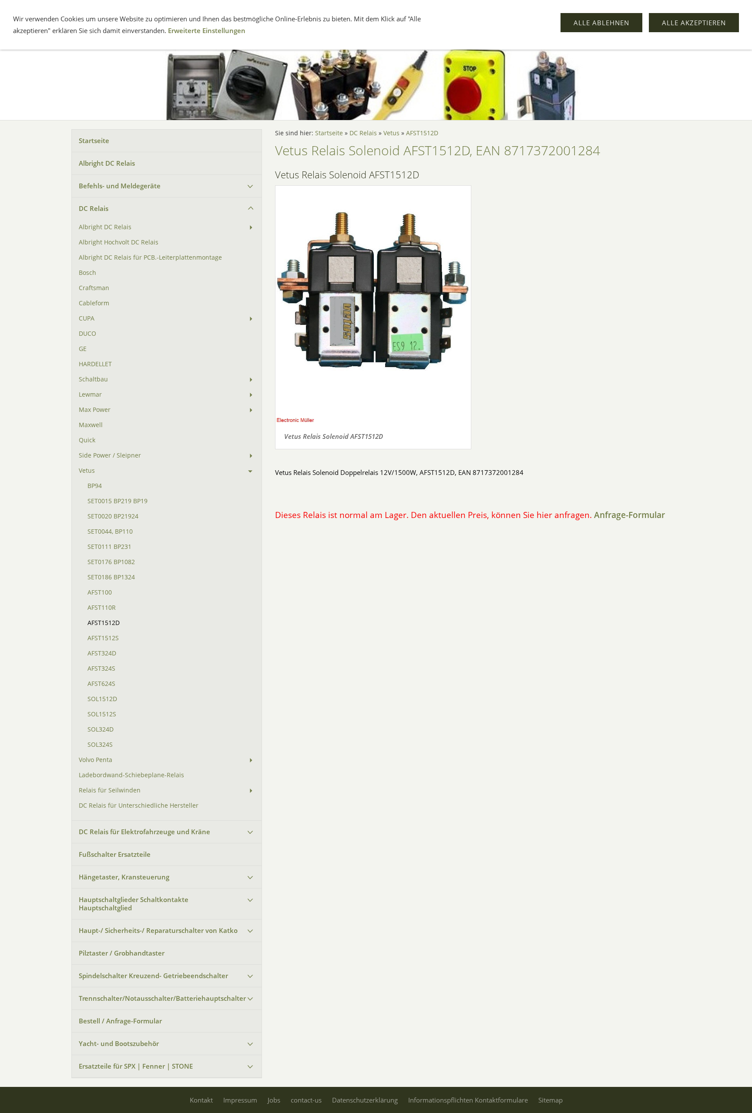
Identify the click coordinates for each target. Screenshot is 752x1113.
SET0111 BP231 (109, 547)
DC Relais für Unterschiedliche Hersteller (138, 805)
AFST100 (99, 592)
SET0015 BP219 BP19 (117, 501)
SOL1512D (102, 699)
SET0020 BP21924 (112, 516)
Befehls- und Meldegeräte (120, 185)
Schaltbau (93, 379)
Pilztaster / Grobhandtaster (121, 953)
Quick (87, 440)
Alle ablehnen (601, 22)
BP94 (94, 486)
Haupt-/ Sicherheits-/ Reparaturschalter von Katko (158, 930)
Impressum (240, 1100)
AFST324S (101, 668)
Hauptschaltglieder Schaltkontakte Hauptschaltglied (133, 903)
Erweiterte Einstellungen (206, 30)
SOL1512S (101, 714)
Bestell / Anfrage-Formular (120, 1020)
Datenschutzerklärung (365, 1100)
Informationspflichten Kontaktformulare (468, 1100)
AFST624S (101, 684)
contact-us (306, 1100)
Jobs (274, 1100)
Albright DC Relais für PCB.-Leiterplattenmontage (150, 257)
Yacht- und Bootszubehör (119, 1043)
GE (83, 349)
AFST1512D (103, 623)
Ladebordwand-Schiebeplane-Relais (131, 775)
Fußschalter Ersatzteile (115, 854)
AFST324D (101, 653)
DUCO (87, 334)
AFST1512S (103, 638)
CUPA (86, 318)
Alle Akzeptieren (694, 22)
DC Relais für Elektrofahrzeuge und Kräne (144, 831)
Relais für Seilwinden (110, 790)
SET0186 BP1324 (111, 577)
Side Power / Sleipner (110, 455)
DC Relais (93, 208)
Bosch (87, 273)
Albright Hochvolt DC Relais (118, 242)
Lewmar (90, 394)
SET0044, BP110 (110, 531)
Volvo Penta (95, 760)
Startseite (94, 140)
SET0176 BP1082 (111, 562)
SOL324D (100, 729)
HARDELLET (95, 364)
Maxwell (91, 425)
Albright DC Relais (107, 163)
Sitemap (550, 1100)
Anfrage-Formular (629, 514)
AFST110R (101, 608)
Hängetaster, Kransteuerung (124, 876)
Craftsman (94, 288)
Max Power (95, 410)
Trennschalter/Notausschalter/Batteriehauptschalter (162, 998)
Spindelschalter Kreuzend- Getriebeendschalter (153, 975)
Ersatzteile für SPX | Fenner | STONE (136, 1066)
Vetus (87, 471)
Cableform (94, 303)
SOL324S (100, 745)
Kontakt (201, 1100)
